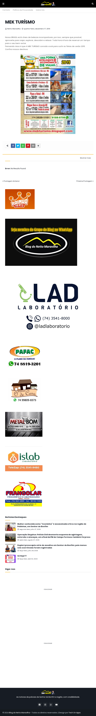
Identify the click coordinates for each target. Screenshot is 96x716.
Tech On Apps (74, 712)
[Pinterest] (28, 146)
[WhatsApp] (23, 146)
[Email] (33, 146)
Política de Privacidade (23, 10)
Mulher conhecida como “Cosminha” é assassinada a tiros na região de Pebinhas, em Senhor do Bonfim (51, 525)
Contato (6, 10)
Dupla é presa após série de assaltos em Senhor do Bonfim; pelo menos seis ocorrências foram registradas (52, 546)
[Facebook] (13, 146)
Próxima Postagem (84, 181)
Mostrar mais (85, 158)
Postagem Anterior (12, 181)
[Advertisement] (48, 609)
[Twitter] (18, 146)
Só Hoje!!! (22, 556)
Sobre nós (40, 10)
